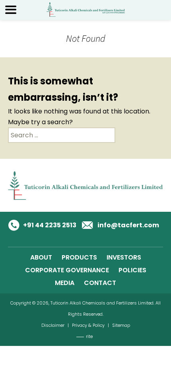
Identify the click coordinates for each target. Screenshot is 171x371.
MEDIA (64, 282)
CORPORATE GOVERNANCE (67, 270)
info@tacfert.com (128, 225)
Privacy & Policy (88, 325)
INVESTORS (124, 257)
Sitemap (121, 325)
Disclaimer (52, 325)
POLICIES (132, 270)
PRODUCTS (79, 257)
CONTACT (100, 282)
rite (89, 336)
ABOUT (41, 257)
